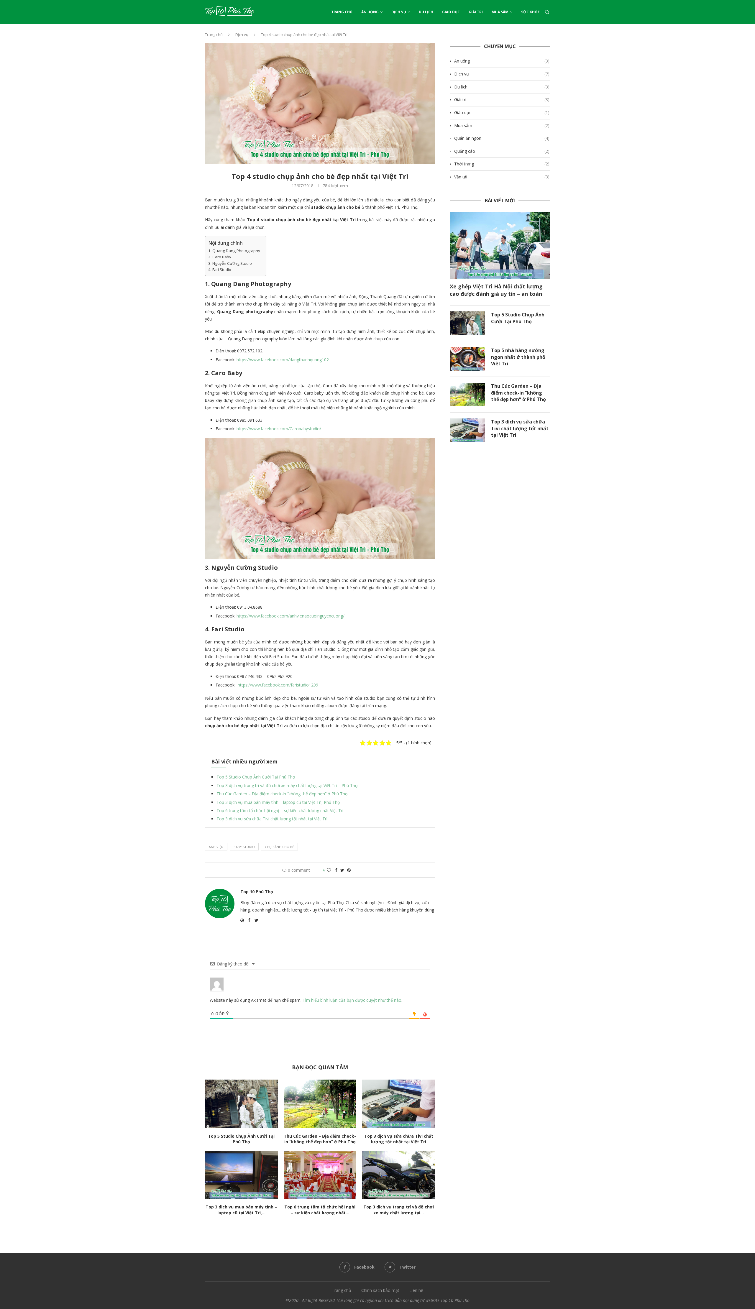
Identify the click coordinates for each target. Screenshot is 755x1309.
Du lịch (426, 11)
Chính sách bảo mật (380, 1290)
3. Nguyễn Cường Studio (230, 263)
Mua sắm (500, 11)
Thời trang (501, 164)
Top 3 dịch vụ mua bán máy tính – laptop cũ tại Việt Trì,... (241, 1210)
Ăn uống (370, 11)
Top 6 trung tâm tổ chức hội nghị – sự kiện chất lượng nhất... (319, 1210)
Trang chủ (341, 11)
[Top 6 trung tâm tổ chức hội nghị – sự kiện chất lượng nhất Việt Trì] (320, 1175)
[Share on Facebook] (336, 870)
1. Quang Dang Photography (234, 250)
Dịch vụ (398, 11)
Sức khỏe (530, 11)
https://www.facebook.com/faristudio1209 (278, 685)
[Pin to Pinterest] (349, 870)
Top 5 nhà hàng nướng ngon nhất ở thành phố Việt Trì (518, 357)
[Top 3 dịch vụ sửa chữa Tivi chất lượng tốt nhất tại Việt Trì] (398, 1104)
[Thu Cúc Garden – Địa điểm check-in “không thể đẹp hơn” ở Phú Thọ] (320, 1104)
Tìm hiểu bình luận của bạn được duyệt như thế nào (352, 1000)
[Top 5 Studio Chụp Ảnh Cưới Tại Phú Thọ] (241, 1104)
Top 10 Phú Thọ (256, 891)
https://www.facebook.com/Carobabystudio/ (279, 428)
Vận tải (501, 177)
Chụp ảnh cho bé (279, 847)
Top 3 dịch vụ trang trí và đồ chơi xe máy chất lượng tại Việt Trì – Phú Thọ (286, 785)
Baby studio (244, 847)
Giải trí (476, 11)
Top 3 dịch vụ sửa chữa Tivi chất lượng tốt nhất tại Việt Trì (271, 819)
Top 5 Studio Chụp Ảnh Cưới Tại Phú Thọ (255, 777)
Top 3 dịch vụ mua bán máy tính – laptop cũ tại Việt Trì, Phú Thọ (278, 802)
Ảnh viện (216, 847)
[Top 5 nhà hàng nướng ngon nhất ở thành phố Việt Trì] (467, 359)
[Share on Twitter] (342, 870)
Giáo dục (451, 11)
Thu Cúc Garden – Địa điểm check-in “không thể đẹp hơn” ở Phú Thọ (281, 793)
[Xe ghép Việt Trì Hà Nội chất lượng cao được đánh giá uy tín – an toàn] (500, 245)
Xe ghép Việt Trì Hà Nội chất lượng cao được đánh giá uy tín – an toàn (496, 290)
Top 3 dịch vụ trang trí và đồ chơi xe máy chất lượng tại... (398, 1210)
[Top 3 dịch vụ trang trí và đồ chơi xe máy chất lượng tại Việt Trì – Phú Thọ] (398, 1175)
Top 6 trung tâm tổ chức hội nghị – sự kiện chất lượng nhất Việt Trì (279, 810)
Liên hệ (416, 1290)
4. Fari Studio (219, 269)
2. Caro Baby (219, 256)
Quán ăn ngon (501, 138)
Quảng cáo (501, 151)
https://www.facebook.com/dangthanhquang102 (283, 359)
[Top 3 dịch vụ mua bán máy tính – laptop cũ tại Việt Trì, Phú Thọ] (241, 1175)
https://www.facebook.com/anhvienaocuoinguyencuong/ (290, 616)
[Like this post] (329, 870)
